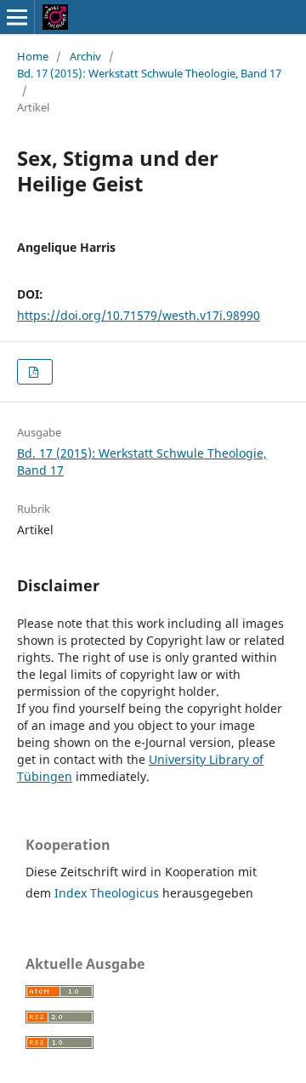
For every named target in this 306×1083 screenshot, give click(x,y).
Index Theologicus (108, 893)
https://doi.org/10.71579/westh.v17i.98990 (138, 315)
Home (32, 56)
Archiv (85, 56)
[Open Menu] (17, 17)
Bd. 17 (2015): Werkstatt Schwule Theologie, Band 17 (149, 73)
